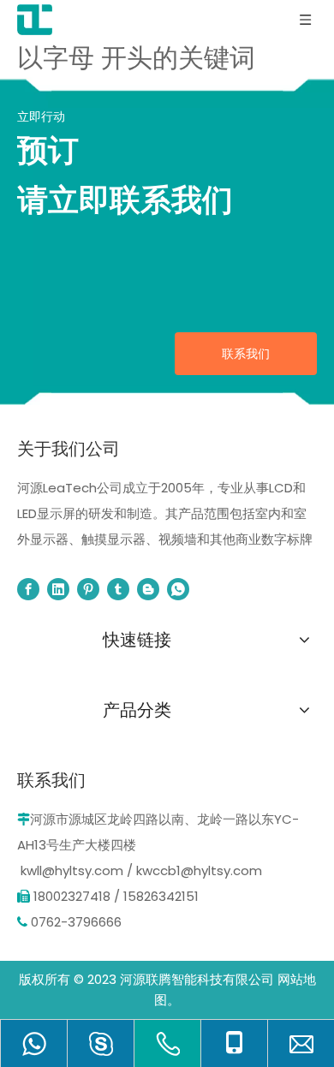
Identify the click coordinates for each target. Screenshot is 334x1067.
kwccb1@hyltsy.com (199, 870)
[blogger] (148, 589)
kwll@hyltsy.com (72, 870)
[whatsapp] (178, 589)
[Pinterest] (88, 589)
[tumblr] (118, 589)
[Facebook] (28, 589)
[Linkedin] (58, 589)
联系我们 (246, 353)
